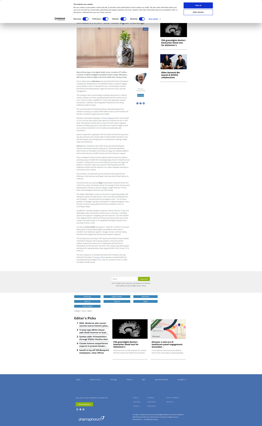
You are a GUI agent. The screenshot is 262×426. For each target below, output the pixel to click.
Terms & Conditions (172, 398)
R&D (143, 379)
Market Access (95, 379)
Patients (129, 379)
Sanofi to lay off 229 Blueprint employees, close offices (94, 351)
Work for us (170, 402)
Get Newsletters (84, 404)
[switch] (105, 19)
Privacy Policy (151, 406)
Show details (153, 19)
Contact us (136, 406)
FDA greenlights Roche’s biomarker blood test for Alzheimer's (173, 42)
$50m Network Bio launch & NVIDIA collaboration (170, 75)
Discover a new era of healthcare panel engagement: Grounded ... (167, 344)
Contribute (150, 398)
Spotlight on (181, 379)
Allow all (198, 5)
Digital (78, 379)
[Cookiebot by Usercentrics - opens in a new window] (60, 19)
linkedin (80, 409)
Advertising (136, 402)
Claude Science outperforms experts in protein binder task (93, 346)
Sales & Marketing (161, 379)
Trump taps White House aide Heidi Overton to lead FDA (92, 332)
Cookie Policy (151, 402)
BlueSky (83, 409)
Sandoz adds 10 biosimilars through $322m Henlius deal (93, 338)
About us (136, 398)
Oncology (113, 379)
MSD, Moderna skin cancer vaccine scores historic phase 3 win (94, 326)
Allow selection (198, 12)
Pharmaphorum (91, 419)
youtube (77, 409)
